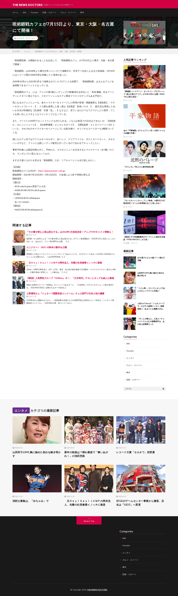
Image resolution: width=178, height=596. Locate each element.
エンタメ (31, 38)
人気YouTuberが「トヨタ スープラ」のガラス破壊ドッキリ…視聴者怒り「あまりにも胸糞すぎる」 (151, 306)
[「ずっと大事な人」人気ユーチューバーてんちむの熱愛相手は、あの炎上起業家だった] (129, 323)
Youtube (34, 12)
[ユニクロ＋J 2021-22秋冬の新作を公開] (19, 252)
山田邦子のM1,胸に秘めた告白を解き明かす (37, 454)
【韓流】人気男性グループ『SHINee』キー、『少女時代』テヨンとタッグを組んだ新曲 (70, 278)
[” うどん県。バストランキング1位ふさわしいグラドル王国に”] (129, 293)
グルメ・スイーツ (68, 12)
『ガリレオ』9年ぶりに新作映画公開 (138, 167)
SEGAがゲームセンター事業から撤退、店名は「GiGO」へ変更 (140, 502)
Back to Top (89, 521)
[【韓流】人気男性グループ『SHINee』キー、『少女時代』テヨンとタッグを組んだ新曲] (19, 282)
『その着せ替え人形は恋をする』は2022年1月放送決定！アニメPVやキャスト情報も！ (69, 231)
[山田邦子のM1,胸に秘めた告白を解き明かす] (129, 278)
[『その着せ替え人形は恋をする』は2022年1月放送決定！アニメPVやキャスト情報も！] (19, 236)
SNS (24, 12)
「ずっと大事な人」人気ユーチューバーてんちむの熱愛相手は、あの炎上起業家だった (151, 321)
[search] (163, 389)
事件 (82, 12)
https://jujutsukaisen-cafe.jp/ (51, 170)
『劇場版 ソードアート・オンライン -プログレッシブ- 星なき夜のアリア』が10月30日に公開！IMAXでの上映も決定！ (144, 94)
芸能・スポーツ (49, 12)
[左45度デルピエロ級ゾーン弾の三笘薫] (129, 262)
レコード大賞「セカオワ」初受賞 (135, 452)
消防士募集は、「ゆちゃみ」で (31, 500)
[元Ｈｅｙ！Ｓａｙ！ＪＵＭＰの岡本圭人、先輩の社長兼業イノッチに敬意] (19, 267)
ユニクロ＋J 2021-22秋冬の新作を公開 (46, 247)
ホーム (15, 12)
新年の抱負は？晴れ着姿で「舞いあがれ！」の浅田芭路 (86, 454)
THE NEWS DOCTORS (97, 590)
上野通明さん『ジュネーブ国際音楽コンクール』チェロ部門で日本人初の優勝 (65, 293)
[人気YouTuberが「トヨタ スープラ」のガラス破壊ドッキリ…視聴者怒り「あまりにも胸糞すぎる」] (129, 308)
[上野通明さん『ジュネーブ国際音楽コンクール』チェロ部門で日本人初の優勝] (19, 298)
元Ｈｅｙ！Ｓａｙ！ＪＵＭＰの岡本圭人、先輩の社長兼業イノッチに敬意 (64, 262)
